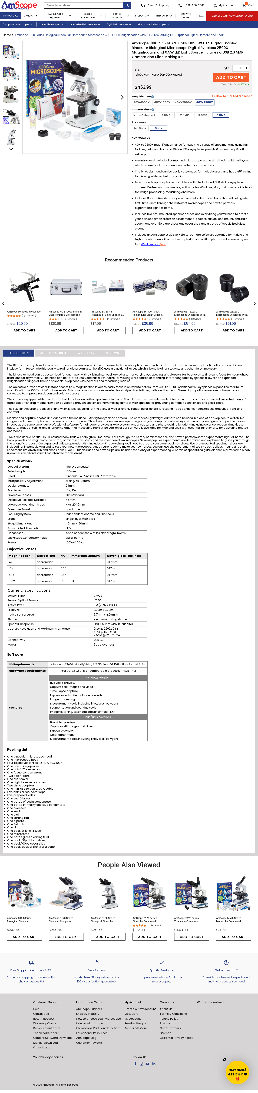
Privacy (165, 1023)
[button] (237, 1072)
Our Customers (170, 1028)
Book (158, 128)
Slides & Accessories (88, 15)
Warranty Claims (45, 1023)
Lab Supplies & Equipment (56, 15)
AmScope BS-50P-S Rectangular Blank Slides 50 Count (106, 313)
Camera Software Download (52, 1038)
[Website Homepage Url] (19, 5)
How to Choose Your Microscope (98, 1019)
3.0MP (202, 115)
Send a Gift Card (135, 1028)
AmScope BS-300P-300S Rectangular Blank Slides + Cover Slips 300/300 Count (147, 313)
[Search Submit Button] (127, 5)
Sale (201, 15)
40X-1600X (162, 102)
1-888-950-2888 (194, 5)
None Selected (144, 115)
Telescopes (162, 15)
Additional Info (53, 353)
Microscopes (10, 15)
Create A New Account (140, 1009)
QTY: (226, 68)
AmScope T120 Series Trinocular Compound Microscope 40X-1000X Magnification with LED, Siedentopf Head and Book (189, 920)
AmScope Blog (86, 1038)
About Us (166, 1009)
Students (140, 15)
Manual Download (45, 1043)
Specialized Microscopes (84, 24)
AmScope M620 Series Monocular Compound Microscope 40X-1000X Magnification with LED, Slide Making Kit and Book (232, 920)
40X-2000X (183, 102)
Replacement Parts (46, 1028)
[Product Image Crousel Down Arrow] (11, 149)
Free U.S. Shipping (158, 5)
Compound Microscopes (16, 24)
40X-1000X (141, 102)
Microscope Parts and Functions (98, 1028)
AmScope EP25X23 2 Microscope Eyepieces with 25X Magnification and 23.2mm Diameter (231, 313)
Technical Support (46, 1033)
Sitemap (165, 1033)
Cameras (29, 15)
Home (7, 35)
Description (19, 353)
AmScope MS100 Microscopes (24, 311)
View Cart (131, 1014)
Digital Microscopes (117, 24)
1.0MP (166, 115)
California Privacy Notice (176, 1038)
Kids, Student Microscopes (152, 24)
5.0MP (221, 115)
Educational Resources (91, 1033)
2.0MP (184, 115)
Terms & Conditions (173, 1014)
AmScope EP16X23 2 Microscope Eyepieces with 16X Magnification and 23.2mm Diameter (189, 313)
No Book (140, 128)
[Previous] (28, 97)
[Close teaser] (224, 1059)
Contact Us (41, 1014)
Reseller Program (136, 1023)
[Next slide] (254, 303)
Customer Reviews (89, 1043)
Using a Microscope (89, 1023)
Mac (163, 244)
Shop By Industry (117, 15)
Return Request (43, 1019)
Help (36, 1009)
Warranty (86, 353)
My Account (226, 5)
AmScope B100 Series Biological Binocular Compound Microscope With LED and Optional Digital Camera (106, 920)
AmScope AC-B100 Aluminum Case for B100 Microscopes (65, 313)
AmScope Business (89, 1009)
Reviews (112, 353)
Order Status (42, 1047)
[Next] (122, 97)
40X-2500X (204, 102)
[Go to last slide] (3, 303)
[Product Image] (11, 51)
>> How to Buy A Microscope (232, 96)
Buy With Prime (186, 15)
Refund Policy (169, 1019)
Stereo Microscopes (50, 24)
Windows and (150, 244)
